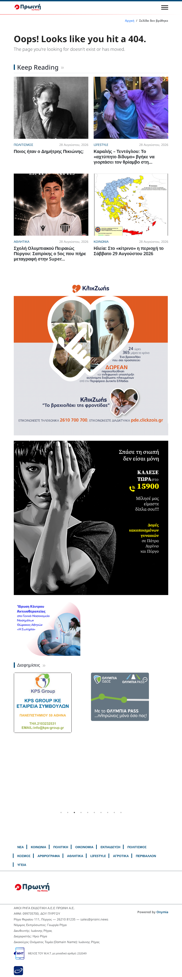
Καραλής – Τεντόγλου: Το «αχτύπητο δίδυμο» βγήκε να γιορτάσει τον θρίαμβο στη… (124, 156)
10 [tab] (121, 812)
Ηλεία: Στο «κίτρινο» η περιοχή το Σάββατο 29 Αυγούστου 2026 (129, 250)
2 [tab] (67, 812)
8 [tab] (107, 812)
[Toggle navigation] (164, 7)
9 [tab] (114, 812)
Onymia (162, 912)
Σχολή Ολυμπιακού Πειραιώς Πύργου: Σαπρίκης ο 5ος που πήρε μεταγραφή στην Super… (50, 253)
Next (171, 741)
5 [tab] (87, 812)
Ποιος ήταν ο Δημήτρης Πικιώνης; (49, 151)
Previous (10, 741)
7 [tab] (101, 812)
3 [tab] (74, 812)
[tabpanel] (52, 703)
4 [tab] (81, 812)
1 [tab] (61, 812)
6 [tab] (94, 812)
